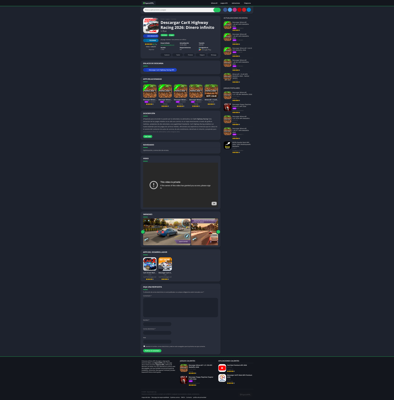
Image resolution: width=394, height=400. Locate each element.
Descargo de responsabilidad (160, 397)
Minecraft (214, 3)
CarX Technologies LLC (167, 45)
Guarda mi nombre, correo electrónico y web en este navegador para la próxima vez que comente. (175, 346)
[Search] (217, 10)
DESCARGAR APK (152, 36)
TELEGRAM (152, 40)
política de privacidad (199, 397)
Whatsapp (213, 55)
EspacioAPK (158, 363)
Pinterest (190, 55)
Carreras (173, 19)
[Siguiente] (218, 232)
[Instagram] (235, 10)
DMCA (183, 397)
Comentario (147, 296)
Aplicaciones (236, 3)
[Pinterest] (244, 10)
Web (144, 337)
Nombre (146, 320)
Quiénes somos (175, 397)
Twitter (178, 55)
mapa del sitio (146, 397)
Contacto (189, 397)
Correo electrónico (149, 329)
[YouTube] (239, 10)
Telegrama (247, 3)
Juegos (168, 19)
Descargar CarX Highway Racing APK (161, 70)
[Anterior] (143, 232)
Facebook (167, 55)
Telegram (202, 55)
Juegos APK (224, 3)
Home (162, 19)
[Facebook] (225, 10)
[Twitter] (230, 10)
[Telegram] (249, 10)
